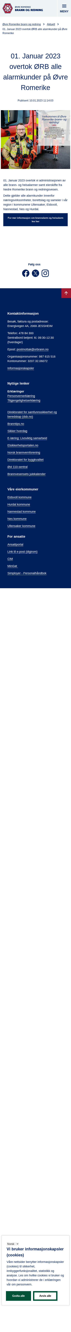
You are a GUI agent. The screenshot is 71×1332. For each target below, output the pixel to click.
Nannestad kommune (21, 511)
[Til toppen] (66, 293)
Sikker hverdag (17, 431)
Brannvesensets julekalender (26, 474)
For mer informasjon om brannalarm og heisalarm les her (35, 219)
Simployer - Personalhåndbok (26, 573)
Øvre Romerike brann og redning (21, 24)
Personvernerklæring (21, 396)
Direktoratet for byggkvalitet (25, 459)
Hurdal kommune (18, 504)
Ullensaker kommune (21, 526)
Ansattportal (15, 544)
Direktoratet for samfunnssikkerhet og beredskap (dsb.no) (32, 414)
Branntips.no (15, 423)
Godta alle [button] (18, 1295)
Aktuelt (51, 24)
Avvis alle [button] (45, 1295)
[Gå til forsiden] (22, 8)
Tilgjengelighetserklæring (23, 400)
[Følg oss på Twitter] (36, 276)
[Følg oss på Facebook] (26, 276)
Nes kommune (17, 518)
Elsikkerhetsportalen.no (22, 445)
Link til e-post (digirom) (22, 551)
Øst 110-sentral (17, 467)
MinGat (12, 566)
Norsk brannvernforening (23, 452)
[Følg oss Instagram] (45, 276)
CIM (10, 559)
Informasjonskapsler (20, 368)
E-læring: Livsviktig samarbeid (27, 438)
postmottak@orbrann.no (33, 349)
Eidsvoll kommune (19, 497)
